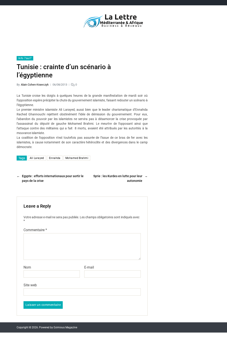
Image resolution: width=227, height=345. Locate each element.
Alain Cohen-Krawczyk (35, 84)
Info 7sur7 (24, 58)
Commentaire (35, 230)
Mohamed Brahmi (76, 158)
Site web (30, 285)
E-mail (89, 267)
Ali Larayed (37, 158)
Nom (27, 267)
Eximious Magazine (65, 327)
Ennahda (55, 158)
